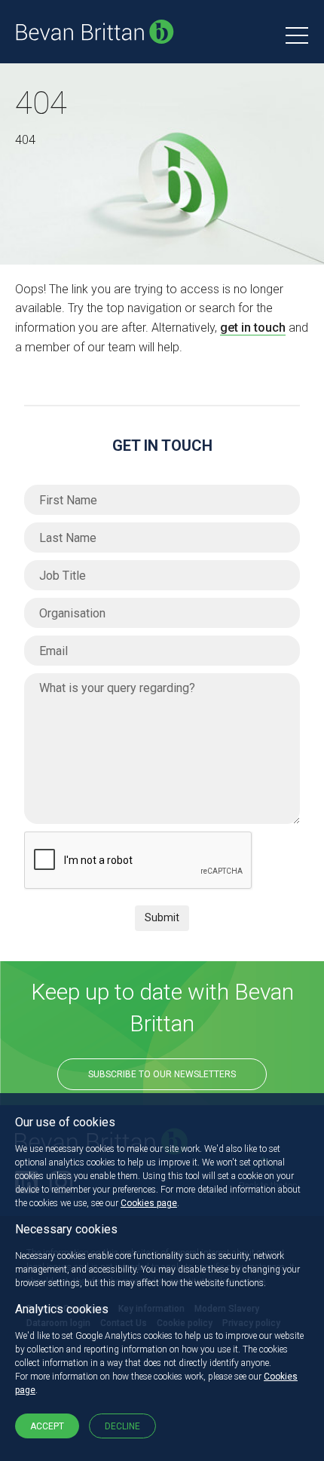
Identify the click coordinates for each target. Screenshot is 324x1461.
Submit (162, 917)
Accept (47, 1426)
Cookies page (149, 1203)
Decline (122, 1426)
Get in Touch (162, 445)
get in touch (253, 327)
